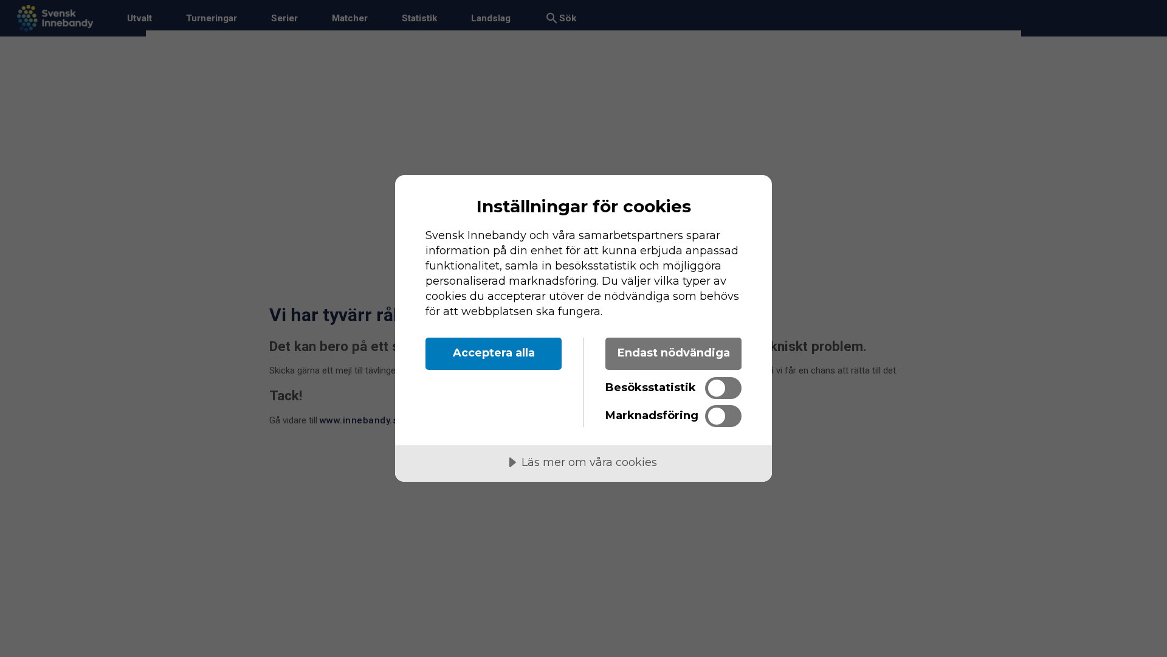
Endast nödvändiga (674, 353)
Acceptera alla (494, 353)
